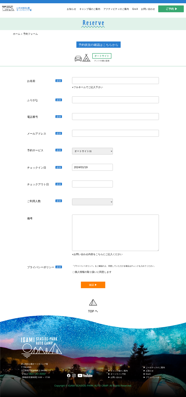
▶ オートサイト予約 (117, 374)
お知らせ (71, 8)
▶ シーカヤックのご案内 (154, 367)
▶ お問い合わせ (115, 377)
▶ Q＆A (146, 374)
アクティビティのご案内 (116, 8)
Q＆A (135, 8)
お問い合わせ (148, 8)
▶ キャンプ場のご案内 (118, 370)
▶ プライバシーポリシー (154, 377)
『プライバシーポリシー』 (83, 265)
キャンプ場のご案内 (89, 8)
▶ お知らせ (148, 370)
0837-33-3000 (36, 374)
